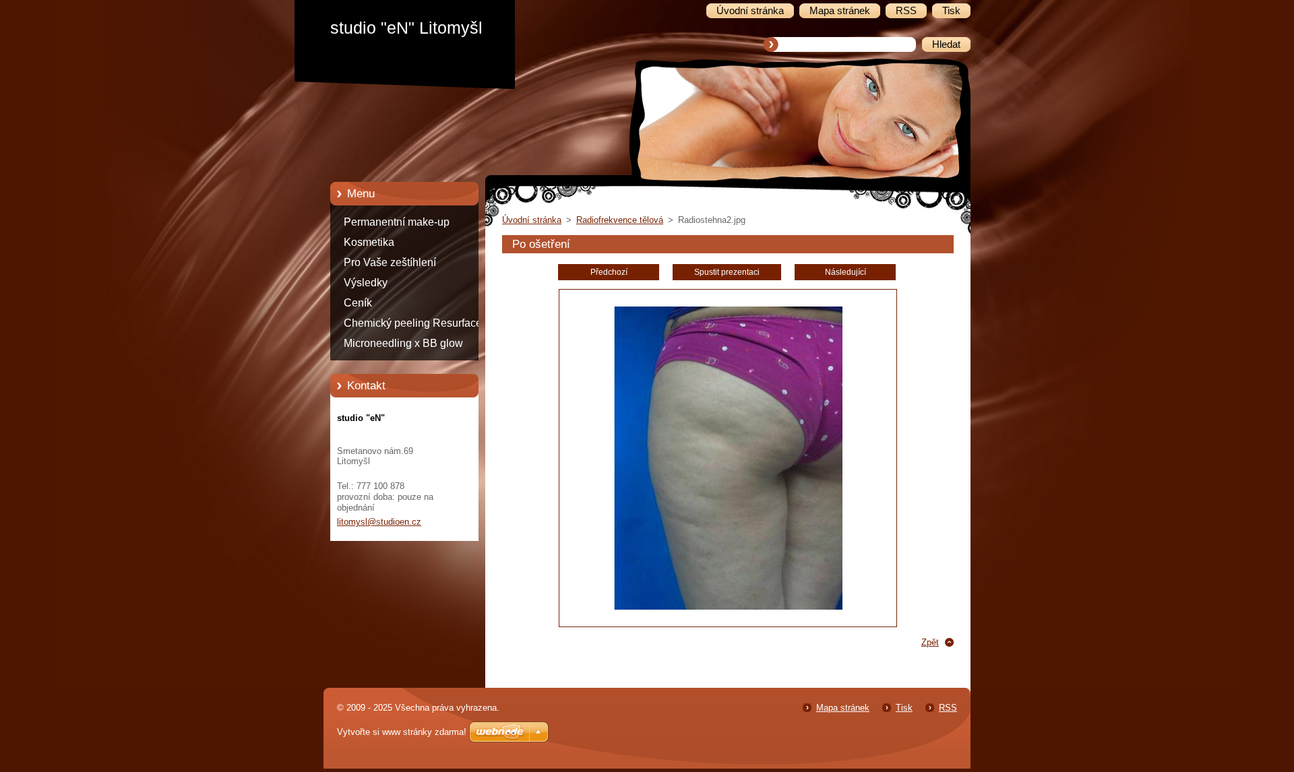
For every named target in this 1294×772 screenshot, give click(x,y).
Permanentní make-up (397, 222)
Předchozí (608, 272)
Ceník (358, 303)
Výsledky (366, 282)
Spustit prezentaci (727, 272)
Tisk (904, 708)
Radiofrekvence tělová (619, 220)
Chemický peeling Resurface (413, 323)
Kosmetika (369, 242)
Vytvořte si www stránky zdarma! (401, 732)
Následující (845, 272)
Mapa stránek (842, 708)
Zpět (930, 642)
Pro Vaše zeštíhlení (390, 262)
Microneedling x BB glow (403, 343)
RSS (948, 708)
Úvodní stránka (531, 220)
